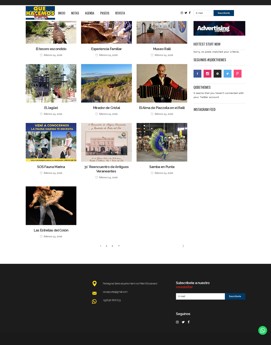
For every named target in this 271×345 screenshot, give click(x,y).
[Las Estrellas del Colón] (51, 205)
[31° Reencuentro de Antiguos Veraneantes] (106, 142)
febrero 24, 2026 (52, 55)
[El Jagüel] (51, 83)
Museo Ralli (162, 49)
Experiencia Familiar (106, 49)
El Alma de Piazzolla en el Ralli (162, 108)
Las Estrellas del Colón (51, 230)
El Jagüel (51, 108)
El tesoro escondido (51, 49)
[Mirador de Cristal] (106, 83)
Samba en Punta (161, 167)
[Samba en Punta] (162, 142)
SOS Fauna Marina (51, 167)
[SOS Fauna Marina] (51, 142)
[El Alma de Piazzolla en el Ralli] (162, 83)
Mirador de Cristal (106, 108)
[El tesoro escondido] (51, 24)
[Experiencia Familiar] (106, 24)
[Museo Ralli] (162, 24)
